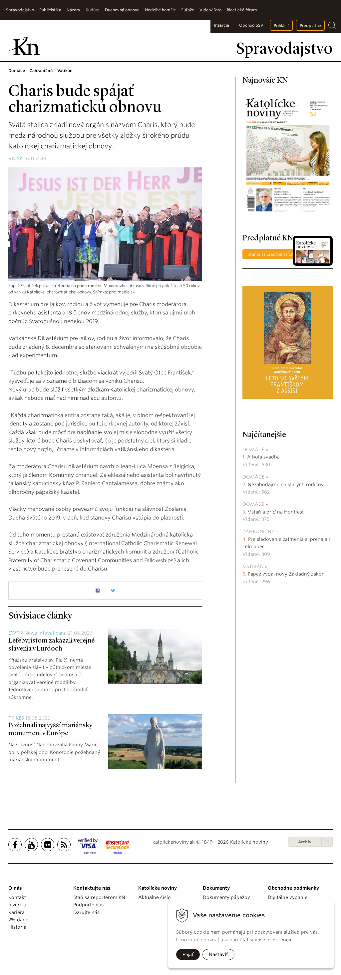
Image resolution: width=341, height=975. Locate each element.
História (17, 927)
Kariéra (16, 912)
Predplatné (310, 25)
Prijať (187, 954)
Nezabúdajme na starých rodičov (286, 484)
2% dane (18, 919)
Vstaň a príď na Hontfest (276, 512)
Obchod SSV (251, 25)
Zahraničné (258, 531)
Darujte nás (86, 912)
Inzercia (221, 25)
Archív (304, 841)
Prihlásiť (281, 25)
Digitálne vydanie (287, 897)
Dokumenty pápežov (226, 897)
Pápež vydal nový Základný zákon (286, 574)
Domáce (253, 449)
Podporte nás (88, 904)
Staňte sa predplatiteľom (271, 254)
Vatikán (253, 566)
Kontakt (17, 897)
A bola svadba (263, 456)
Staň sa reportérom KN (99, 897)
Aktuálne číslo (154, 897)
